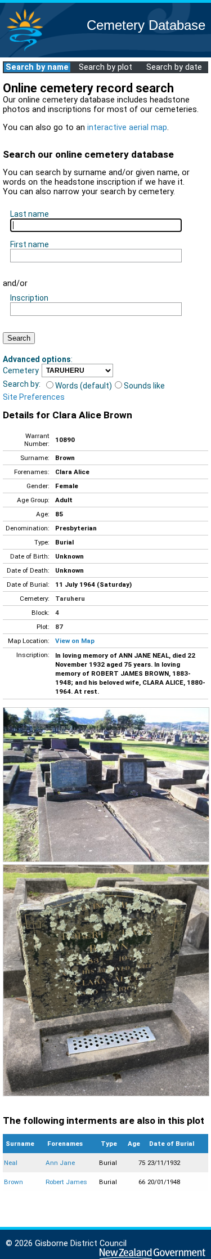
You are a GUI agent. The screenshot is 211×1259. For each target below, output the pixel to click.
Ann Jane (60, 1163)
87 (59, 627)
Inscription (29, 297)
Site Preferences (34, 396)
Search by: (22, 384)
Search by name (37, 67)
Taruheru (70, 598)
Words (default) (83, 385)
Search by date (174, 67)
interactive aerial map (127, 127)
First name (29, 244)
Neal (10, 1163)
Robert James (66, 1182)
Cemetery (21, 370)
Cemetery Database (146, 25)
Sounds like (144, 385)
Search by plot (105, 67)
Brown (13, 1182)
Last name (29, 213)
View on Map (75, 641)
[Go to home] (25, 50)
